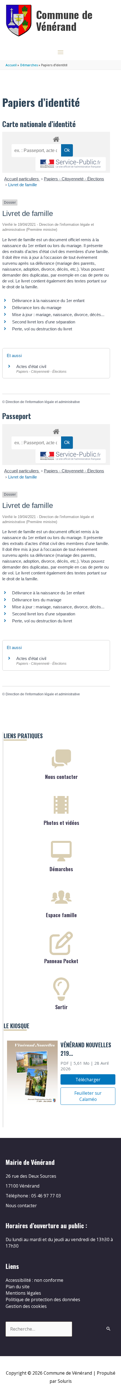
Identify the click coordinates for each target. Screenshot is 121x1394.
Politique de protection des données (43, 1299)
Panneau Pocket (61, 961)
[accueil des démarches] (56, 138)
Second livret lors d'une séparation (43, 321)
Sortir (61, 1007)
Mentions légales (23, 1293)
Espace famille (61, 915)
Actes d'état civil (31, 366)
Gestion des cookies (26, 1306)
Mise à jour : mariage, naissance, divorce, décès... (58, 314)
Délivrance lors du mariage (36, 307)
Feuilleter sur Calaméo (88, 1096)
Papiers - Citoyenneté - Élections (74, 178)
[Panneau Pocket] (61, 943)
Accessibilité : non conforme (34, 1280)
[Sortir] (61, 989)
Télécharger (87, 1079)
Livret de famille (22, 184)
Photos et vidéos (61, 822)
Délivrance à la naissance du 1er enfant (48, 300)
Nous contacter (61, 776)
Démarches (61, 869)
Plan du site (18, 1286)
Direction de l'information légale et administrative (43, 402)
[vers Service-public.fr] (70, 164)
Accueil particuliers (22, 178)
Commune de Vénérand (64, 20)
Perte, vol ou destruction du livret (42, 328)
